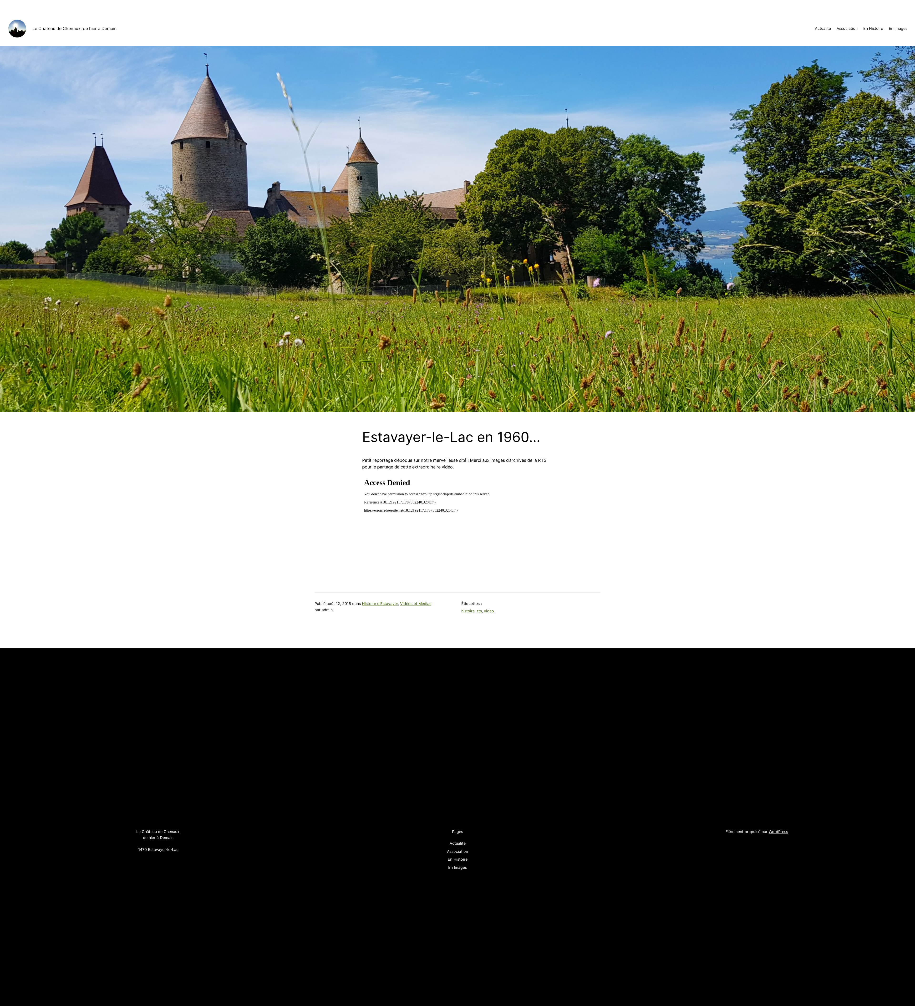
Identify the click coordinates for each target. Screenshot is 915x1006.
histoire (468, 611)
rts (479, 611)
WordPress (778, 831)
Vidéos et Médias (415, 603)
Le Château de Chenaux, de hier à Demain (74, 28)
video (489, 611)
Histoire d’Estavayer (380, 603)
